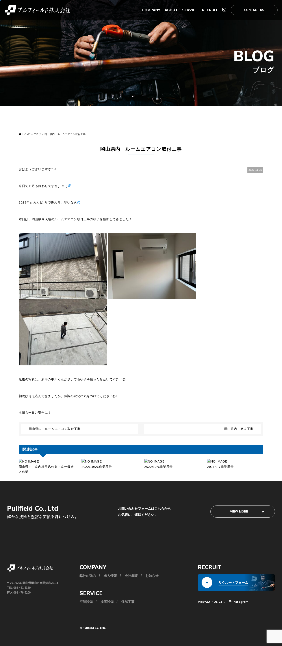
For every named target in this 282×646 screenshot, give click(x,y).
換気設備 (107, 601)
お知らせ (152, 576)
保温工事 (128, 601)
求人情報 (110, 576)
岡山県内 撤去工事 (238, 429)
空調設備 (86, 601)
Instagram (240, 601)
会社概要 (131, 576)
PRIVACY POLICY (210, 601)
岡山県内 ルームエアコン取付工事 (54, 429)
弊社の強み (88, 576)
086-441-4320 (22, 587)
